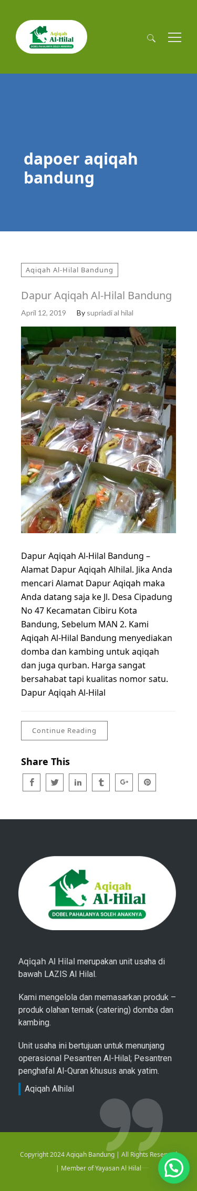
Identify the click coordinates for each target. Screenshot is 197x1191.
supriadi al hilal (110, 312)
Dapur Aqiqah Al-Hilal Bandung (96, 295)
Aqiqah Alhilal (49, 1089)
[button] (174, 1168)
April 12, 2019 (43, 312)
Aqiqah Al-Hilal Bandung (69, 269)
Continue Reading (64, 730)
